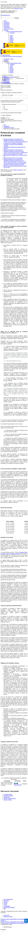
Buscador (17, 77)
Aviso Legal (6, 915)
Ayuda (5, 904)
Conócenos (6, 22)
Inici (5, 124)
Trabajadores (7, 23)
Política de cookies (8, 916)
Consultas (6, 30)
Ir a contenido (4, 56)
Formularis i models (8, 795)
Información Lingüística (9, 907)
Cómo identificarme (8, 899)
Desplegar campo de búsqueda (14, 56)
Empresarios (6, 26)
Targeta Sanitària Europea (10, 798)
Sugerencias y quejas (8, 28)
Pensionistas (6, 24)
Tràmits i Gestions (17, 169)
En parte (6, 109)
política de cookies (18, 8)
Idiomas (14, 31)
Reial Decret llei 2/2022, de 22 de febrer (13, 157)
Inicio (5, 20)
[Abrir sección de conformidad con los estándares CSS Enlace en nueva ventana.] (14, 923)
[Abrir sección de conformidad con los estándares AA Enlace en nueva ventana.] (13, 921)
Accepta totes (4, 11)
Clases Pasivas (7, 27)
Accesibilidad (7, 906)
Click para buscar (20, 78)
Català (14, 63)
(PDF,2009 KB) (18, 785)
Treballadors (6, 126)
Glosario (6, 902)
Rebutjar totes (12, 11)
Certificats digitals (8, 794)
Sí (4, 106)
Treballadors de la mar (9, 127)
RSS (5, 908)
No (4, 107)
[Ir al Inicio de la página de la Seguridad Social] (5, 15)
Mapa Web (6, 900)
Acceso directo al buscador (8, 77)
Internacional (7, 797)
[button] (14, 86)
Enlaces (5, 903)
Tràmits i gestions (8, 799)
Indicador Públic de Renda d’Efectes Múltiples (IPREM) (14, 553)
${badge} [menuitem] (8, 927)
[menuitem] (15, 932)
